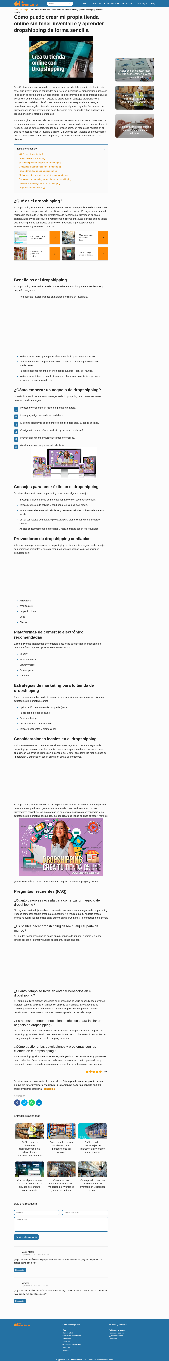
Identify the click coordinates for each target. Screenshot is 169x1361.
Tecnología (141, 4)
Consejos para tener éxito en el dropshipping (40, 167)
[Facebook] (17, 1102)
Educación (127, 4)
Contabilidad (110, 4)
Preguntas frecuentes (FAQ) (32, 188)
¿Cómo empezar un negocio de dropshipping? (40, 163)
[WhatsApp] (32, 1102)
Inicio (84, 4)
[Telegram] (39, 1102)
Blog (153, 4)
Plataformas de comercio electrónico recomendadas (43, 175)
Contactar (113, 1339)
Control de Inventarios (71, 1336)
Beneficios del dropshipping (32, 158)
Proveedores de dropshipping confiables (38, 171)
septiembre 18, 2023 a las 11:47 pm (35, 1255)
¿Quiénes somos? (116, 1336)
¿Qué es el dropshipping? (31, 154)
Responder (20, 1270)
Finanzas (66, 1341)
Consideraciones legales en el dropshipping (39, 183)
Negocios (66, 1347)
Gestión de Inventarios (71, 1344)
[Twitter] (24, 1102)
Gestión (94, 4)
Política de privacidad (117, 1330)
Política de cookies (116, 1333)
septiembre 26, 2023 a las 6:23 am (35, 1286)
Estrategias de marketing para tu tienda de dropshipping (45, 179)
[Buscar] (70, 4)
